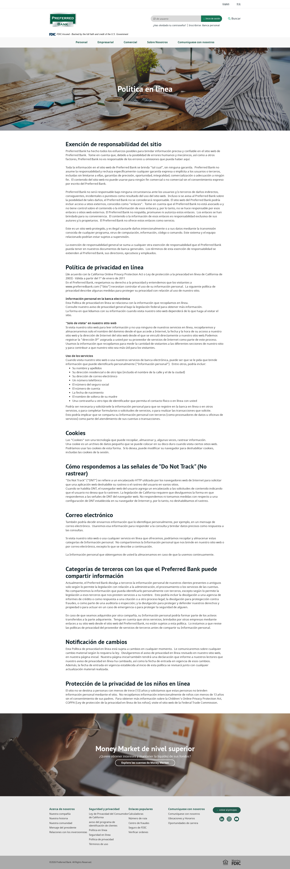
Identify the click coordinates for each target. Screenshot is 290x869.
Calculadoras (136, 814)
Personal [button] (81, 42)
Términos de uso (98, 844)
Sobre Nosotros (157, 42)
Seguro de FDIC (138, 828)
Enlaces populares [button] (141, 809)
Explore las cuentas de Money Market (145, 763)
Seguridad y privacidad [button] (104, 809)
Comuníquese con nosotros (196, 42)
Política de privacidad (101, 839)
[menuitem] (81, 42)
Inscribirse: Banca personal (204, 25)
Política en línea (98, 830)
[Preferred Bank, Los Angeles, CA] (63, 19)
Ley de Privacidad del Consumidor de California (108, 815)
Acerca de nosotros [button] (62, 809)
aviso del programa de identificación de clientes (103, 823)
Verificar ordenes (138, 832)
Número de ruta (138, 818)
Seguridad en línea (99, 835)
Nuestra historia (58, 818)
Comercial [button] (130, 42)
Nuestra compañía (59, 814)
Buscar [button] (236, 18)
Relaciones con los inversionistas (69, 832)
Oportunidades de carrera (183, 823)
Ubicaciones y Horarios (181, 818)
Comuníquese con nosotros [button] (186, 809)
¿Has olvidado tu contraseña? (169, 25)
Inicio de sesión (212, 18)
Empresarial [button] (106, 42)
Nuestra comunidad (60, 823)
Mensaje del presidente (62, 828)
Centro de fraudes (139, 823)
